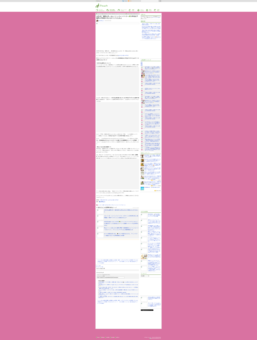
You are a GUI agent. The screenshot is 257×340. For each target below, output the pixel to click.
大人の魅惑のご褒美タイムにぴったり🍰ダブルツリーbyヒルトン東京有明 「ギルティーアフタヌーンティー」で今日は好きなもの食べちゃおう (151, 37)
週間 (141, 63)
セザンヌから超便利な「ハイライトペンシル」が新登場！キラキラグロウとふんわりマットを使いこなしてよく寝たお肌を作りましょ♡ (152, 115)
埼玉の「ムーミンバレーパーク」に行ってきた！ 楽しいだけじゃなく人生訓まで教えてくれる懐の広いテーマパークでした (154, 221)
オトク (110, 204)
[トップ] (96, 13)
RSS (129, 0)
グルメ (138, 9)
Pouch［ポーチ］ (98, 3)
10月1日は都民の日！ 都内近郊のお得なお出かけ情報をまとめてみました (154, 298)
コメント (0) (98, 265)
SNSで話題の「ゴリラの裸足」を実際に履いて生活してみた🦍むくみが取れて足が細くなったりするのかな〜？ (152, 68)
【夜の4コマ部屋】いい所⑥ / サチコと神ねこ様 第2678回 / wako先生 (152, 118)
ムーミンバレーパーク (123, 55)
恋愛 (129, 9)
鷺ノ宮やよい (101, 20)
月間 (141, 64)
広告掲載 (112, 337)
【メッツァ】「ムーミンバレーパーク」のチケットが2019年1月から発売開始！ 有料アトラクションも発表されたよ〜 (154, 305)
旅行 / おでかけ (106, 204)
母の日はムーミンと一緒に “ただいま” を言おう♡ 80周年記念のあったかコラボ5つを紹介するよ (154, 255)
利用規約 (102, 337)
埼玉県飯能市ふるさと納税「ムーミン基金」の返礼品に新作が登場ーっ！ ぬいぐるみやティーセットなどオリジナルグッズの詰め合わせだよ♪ (154, 228)
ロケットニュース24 (155, 17)
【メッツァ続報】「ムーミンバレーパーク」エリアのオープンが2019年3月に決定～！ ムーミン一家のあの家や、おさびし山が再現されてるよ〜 (154, 268)
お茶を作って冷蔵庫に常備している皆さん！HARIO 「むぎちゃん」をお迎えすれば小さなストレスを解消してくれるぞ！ (152, 132)
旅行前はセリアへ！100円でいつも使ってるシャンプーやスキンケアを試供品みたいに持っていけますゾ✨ (152, 72)
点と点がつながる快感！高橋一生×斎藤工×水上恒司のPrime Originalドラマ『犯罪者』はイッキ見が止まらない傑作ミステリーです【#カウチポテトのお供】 (151, 27)
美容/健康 (108, 9)
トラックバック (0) (99, 266)
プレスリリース (103, 200)
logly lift (138, 207)
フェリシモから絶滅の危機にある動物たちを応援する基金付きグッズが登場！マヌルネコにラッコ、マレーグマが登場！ (107, 261)
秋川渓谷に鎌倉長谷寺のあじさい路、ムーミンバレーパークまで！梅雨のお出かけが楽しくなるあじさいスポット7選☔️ (154, 251)
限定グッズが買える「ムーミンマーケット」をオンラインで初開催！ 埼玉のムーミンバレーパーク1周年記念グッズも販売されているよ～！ (154, 233)
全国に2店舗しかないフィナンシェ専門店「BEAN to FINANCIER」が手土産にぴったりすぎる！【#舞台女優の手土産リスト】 (152, 141)
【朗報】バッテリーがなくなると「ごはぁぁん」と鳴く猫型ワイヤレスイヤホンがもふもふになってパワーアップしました (152, 137)
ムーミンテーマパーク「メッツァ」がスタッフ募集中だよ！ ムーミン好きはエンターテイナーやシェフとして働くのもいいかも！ (154, 239)
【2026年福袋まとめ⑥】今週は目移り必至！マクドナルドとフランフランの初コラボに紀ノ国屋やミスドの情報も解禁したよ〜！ (152, 145)
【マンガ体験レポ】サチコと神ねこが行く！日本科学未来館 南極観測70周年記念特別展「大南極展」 (151, 34)
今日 (141, 62)
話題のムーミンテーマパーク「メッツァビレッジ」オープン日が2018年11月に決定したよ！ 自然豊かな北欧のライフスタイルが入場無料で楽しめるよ (154, 262)
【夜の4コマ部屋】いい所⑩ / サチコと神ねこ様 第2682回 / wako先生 (152, 127)
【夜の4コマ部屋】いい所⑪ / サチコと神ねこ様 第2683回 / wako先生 (112, 292)
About (98, 337)
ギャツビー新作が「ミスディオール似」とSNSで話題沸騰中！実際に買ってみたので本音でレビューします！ (152, 80)
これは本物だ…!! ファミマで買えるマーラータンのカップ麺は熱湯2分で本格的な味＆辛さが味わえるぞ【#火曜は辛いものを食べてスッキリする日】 (152, 149)
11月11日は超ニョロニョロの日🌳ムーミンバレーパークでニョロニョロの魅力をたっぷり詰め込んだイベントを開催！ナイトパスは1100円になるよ (121, 223)
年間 (141, 65)
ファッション (120, 9)
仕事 (155, 9)
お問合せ (117, 337)
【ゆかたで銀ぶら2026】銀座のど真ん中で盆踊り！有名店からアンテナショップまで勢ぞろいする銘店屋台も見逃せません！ (151, 31)
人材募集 (107, 337)
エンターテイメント (100, 9)
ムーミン (124, 204)
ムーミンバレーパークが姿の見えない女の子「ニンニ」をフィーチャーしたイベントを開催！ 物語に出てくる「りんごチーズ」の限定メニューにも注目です (150, 246)
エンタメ (100, 204)
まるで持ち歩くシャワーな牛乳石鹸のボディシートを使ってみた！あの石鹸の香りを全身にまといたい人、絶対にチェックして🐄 (152, 123)
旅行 (147, 9)
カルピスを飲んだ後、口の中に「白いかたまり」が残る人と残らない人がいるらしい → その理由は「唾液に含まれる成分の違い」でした (152, 77)
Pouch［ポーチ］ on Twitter (124, 1)
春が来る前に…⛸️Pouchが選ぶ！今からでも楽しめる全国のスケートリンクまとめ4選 (154, 215)
